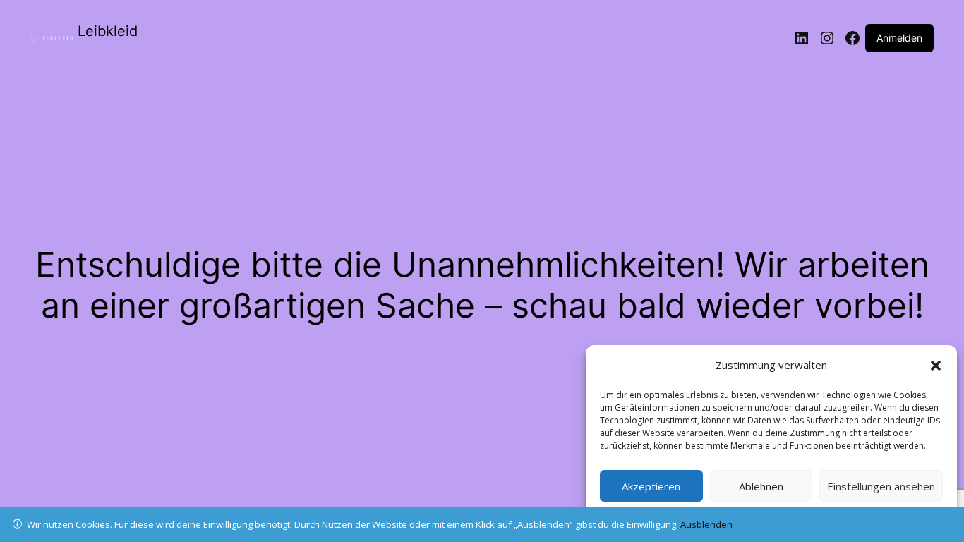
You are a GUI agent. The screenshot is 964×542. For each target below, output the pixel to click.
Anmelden (899, 38)
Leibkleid (108, 31)
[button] (936, 366)
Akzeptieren (651, 486)
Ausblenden (706, 524)
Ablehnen (761, 486)
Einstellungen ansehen (881, 486)
